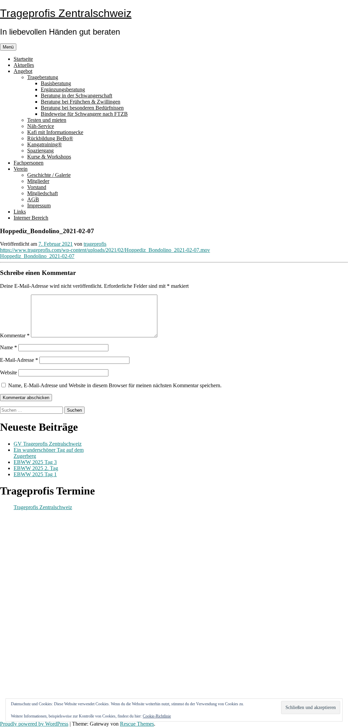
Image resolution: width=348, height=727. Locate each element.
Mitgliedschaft (42, 193)
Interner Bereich (31, 218)
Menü (8, 47)
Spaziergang (40, 150)
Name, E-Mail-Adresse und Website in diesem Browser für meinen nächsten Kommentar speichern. (115, 385)
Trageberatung (42, 77)
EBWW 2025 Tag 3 (35, 462)
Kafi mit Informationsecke (55, 132)
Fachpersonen (29, 163)
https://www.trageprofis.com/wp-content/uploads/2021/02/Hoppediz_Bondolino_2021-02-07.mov (105, 250)
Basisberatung (56, 83)
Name (8, 347)
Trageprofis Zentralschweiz (66, 13)
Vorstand (36, 187)
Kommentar (15, 335)
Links (20, 212)
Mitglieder (38, 181)
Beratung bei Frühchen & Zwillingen (80, 102)
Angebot (23, 71)
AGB (33, 199)
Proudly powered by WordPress (34, 724)
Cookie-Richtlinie (157, 716)
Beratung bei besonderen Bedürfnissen (82, 108)
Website (8, 372)
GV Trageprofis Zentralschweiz (48, 444)
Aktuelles (24, 65)
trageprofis (95, 244)
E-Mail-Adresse (19, 360)
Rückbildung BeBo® (50, 138)
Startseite (23, 59)
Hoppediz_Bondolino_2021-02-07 (37, 256)
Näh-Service (40, 126)
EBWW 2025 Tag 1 (35, 474)
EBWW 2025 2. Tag (36, 468)
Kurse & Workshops (49, 157)
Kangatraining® (44, 144)
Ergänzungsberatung (63, 89)
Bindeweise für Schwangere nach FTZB (84, 114)
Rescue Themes (137, 724)
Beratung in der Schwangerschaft (76, 95)
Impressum (39, 205)
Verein (21, 169)
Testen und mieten (46, 120)
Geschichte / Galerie (49, 175)
